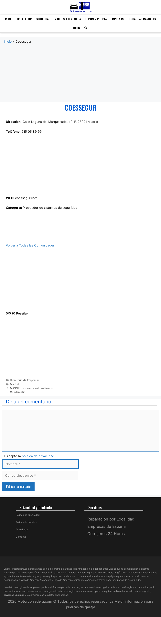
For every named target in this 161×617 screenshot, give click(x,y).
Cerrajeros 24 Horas (106, 533)
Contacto (21, 536)
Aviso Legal (22, 529)
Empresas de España (106, 526)
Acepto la (29, 456)
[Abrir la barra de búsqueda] (86, 27)
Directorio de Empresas (24, 380)
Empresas (117, 19)
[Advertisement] (80, 73)
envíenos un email (14, 594)
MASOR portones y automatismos (31, 388)
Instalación (24, 19)
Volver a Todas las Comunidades (30, 245)
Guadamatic (17, 392)
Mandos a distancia (68, 19)
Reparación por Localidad (110, 519)
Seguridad (43, 19)
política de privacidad (38, 456)
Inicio (9, 19)
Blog (76, 28)
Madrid (14, 384)
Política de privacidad (27, 514)
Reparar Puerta (96, 19)
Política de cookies (26, 522)
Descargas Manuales (142, 19)
